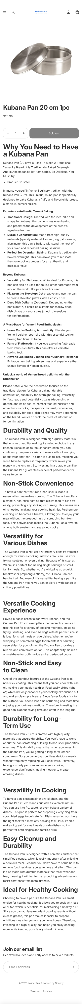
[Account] (68, 12)
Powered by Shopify (52, 983)
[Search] (13, 12)
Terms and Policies (41, 991)
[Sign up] (73, 967)
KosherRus (34, 983)
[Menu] (4, 12)
